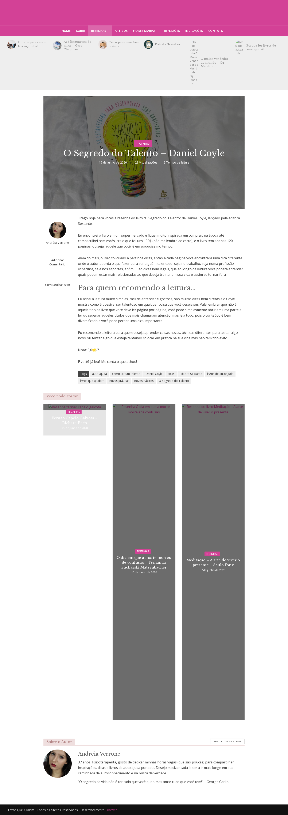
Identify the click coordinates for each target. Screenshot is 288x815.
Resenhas (98, 31)
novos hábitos (144, 381)
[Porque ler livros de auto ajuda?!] (239, 47)
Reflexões (172, 31)
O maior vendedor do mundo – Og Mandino (214, 62)
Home (66, 31)
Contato (215, 31)
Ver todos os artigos (227, 741)
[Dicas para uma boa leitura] (102, 44)
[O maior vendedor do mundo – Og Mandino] (194, 62)
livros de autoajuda (220, 374)
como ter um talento (126, 374)
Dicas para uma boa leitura (124, 44)
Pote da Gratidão (167, 44)
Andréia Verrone (57, 243)
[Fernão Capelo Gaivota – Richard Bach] (74, 406)
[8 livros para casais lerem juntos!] (11, 44)
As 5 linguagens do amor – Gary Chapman (77, 45)
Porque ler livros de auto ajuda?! (261, 47)
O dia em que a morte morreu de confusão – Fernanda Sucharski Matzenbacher (144, 562)
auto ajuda (99, 374)
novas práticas (119, 381)
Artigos (121, 31)
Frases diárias (144, 31)
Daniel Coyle (154, 374)
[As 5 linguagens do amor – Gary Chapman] (57, 45)
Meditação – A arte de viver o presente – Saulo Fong (213, 562)
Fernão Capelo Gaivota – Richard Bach (75, 420)
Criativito (111, 810)
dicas (171, 374)
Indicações (194, 31)
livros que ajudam (92, 381)
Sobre (81, 31)
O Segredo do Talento (174, 381)
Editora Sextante (191, 374)
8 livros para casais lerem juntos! (32, 44)
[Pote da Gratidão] (148, 44)
